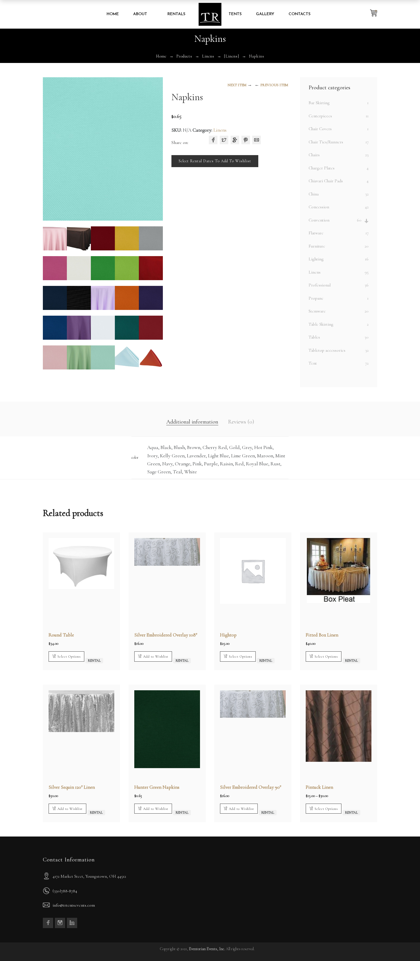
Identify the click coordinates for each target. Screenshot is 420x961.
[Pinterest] (245, 140)
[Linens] (231, 56)
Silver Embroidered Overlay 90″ (250, 787)
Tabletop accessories (327, 350)
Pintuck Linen (319, 787)
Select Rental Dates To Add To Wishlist (215, 161)
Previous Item (274, 85)
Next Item (237, 85)
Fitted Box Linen (322, 635)
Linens (208, 56)
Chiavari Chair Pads (326, 180)
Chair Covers (320, 128)
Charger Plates (322, 168)
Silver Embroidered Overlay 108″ (165, 635)
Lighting (316, 259)
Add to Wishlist (155, 656)
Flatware (316, 233)
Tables (314, 337)
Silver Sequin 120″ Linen (72, 787)
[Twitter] (224, 140)
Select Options (69, 656)
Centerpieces (320, 115)
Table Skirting (321, 324)
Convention (319, 220)
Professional (320, 285)
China (314, 194)
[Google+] (235, 140)
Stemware (317, 311)
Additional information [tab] (192, 421)
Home (161, 56)
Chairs (314, 154)
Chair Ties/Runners (326, 142)
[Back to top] (404, 945)
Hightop (228, 635)
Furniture (317, 246)
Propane (316, 298)
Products (184, 56)
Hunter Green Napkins (156, 787)
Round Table (61, 635)
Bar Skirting (319, 102)
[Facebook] (213, 140)
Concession (319, 206)
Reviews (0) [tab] (241, 421)
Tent (313, 363)
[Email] (256, 140)
